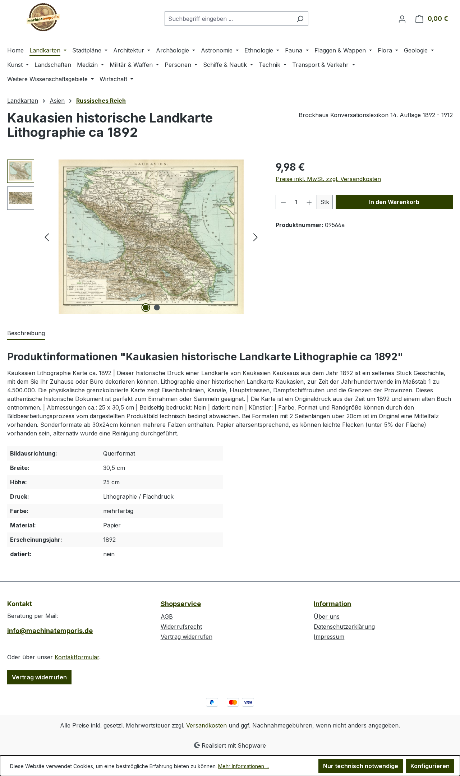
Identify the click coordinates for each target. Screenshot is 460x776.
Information (332, 604)
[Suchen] (299, 18)
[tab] (26, 333)
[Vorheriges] (46, 237)
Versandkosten (206, 725)
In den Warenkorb (394, 201)
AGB (167, 616)
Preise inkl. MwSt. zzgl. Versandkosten (328, 179)
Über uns (327, 616)
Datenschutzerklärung (344, 626)
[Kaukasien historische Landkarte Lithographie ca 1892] (151, 237)
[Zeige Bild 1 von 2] (145, 307)
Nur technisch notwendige (360, 766)
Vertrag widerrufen (39, 677)
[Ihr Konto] (402, 18)
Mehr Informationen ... (243, 766)
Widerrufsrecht (181, 626)
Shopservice (181, 604)
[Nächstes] (255, 237)
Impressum (329, 636)
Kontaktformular (77, 657)
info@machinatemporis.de (50, 630)
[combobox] (228, 18)
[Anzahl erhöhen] (309, 202)
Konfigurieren (430, 766)
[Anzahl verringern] (283, 202)
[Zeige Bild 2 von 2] (157, 307)
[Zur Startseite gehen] (43, 17)
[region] (134, 237)
